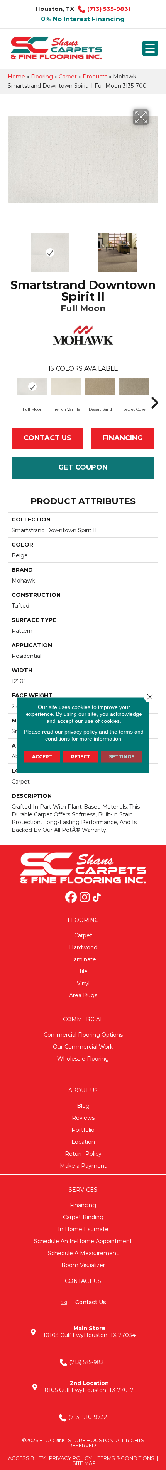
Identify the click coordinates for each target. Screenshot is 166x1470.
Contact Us (47, 438)
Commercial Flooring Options (83, 1034)
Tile (83, 971)
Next (154, 248)
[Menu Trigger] (150, 48)
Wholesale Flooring (83, 1058)
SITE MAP (84, 1463)
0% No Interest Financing (83, 19)
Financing (83, 1205)
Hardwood (83, 947)
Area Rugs (83, 995)
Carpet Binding (83, 1217)
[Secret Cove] (134, 386)
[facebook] (71, 897)
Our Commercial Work (83, 1046)
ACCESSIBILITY (27, 1458)
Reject (80, 756)
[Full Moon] (32, 386)
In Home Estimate (83, 1229)
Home (16, 76)
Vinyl (83, 983)
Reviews (83, 1117)
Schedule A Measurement (83, 1253)
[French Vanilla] (66, 386)
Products (95, 76)
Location (83, 1141)
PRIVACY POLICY (70, 1458)
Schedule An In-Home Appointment (83, 1241)
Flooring (42, 76)
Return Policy (83, 1153)
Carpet (68, 76)
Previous (11, 248)
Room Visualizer (83, 1265)
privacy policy (80, 731)
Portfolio (83, 1129)
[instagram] (84, 897)
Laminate (83, 959)
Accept (42, 756)
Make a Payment (83, 1165)
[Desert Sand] (100, 386)
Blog (83, 1105)
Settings (121, 756)
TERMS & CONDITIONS (126, 1458)
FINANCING (123, 438)
